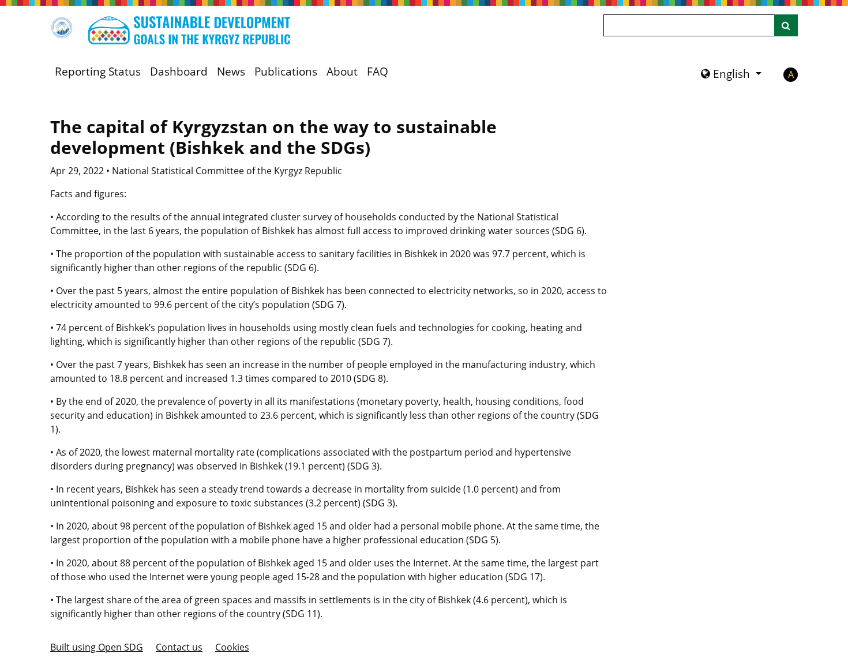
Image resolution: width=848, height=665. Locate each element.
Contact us (179, 647)
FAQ (377, 71)
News (231, 71)
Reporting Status (98, 71)
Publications (285, 71)
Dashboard (179, 71)
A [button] (791, 74)
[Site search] (786, 25)
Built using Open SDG (96, 647)
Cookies (232, 647)
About (342, 71)
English (731, 73)
